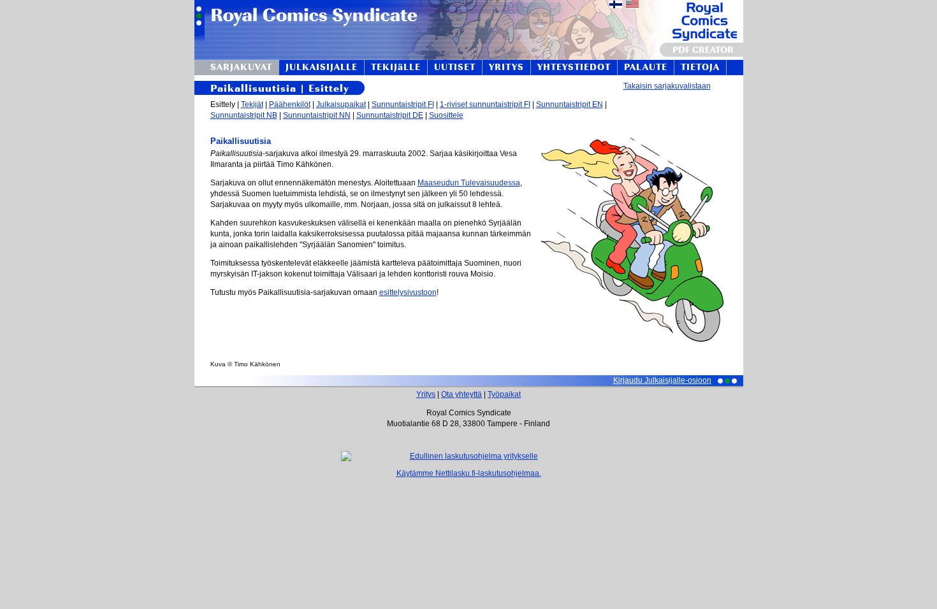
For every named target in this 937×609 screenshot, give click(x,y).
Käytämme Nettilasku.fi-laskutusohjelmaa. (468, 473)
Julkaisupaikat (341, 104)
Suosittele (446, 115)
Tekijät (252, 104)
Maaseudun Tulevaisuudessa (469, 182)
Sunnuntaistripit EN (569, 104)
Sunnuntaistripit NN (317, 115)
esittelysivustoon (408, 292)
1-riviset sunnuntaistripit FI (485, 104)
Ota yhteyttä (461, 394)
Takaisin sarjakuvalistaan (667, 86)
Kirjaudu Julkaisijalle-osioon (662, 380)
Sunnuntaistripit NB (243, 115)
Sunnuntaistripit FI (403, 104)
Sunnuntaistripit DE (389, 115)
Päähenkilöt (289, 104)
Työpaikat (504, 394)
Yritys (425, 394)
